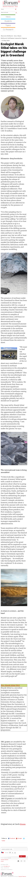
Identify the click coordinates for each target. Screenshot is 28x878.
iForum (23, 824)
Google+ (19, 838)
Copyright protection (4, 859)
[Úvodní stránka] (14, 3)
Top (21, 856)
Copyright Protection (22, 876)
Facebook (12, 838)
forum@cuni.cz (7, 866)
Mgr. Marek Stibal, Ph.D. (10, 685)
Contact (2, 861)
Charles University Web (7, 849)
